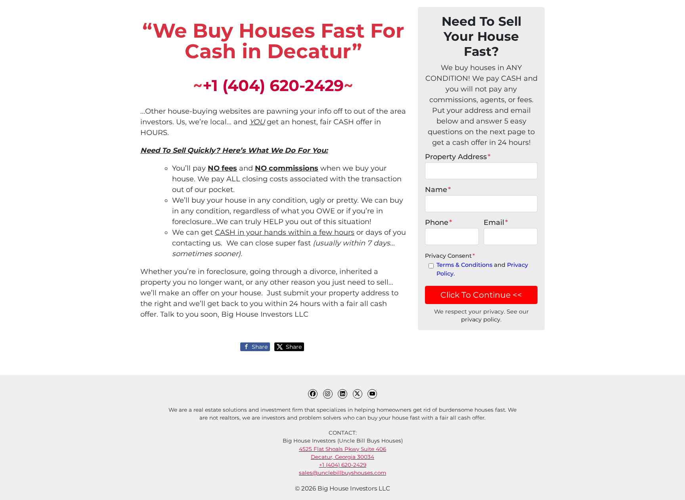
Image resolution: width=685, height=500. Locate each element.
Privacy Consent (450, 255)
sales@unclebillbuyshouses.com (342, 473)
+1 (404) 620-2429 (273, 85)
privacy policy (480, 319)
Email (496, 222)
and (482, 269)
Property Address (457, 156)
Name (438, 189)
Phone (438, 222)
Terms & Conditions (464, 264)
